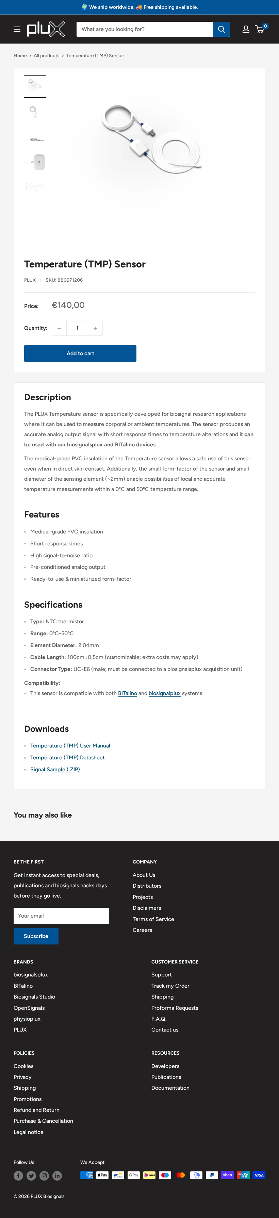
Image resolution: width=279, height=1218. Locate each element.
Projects (143, 897)
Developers (165, 1066)
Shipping (162, 996)
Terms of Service (153, 919)
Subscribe (36, 936)
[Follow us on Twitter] (31, 1176)
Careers (142, 930)
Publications (166, 1077)
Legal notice (29, 1132)
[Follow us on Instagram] (44, 1176)
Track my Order (170, 986)
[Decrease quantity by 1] (59, 328)
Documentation (170, 1088)
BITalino (127, 693)
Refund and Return (37, 1110)
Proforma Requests (174, 1008)
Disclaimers (147, 908)
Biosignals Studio (34, 996)
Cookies (23, 1066)
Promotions (28, 1099)
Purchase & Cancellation (43, 1121)
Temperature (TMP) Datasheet (67, 757)
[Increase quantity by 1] (95, 328)
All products (47, 56)
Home (20, 56)
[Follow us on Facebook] (18, 1176)
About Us (144, 875)
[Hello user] (246, 29)
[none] (35, 86)
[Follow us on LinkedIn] (57, 1176)
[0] (260, 29)
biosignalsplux (31, 974)
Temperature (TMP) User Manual (70, 745)
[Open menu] (17, 29)
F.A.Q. (159, 1019)
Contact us (164, 1029)
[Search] (221, 29)
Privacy (23, 1077)
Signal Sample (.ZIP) (55, 769)
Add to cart (80, 353)
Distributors (147, 886)
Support (161, 974)
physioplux (27, 1019)
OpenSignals (29, 1008)
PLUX (20, 1029)
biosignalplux (165, 693)
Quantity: (36, 328)
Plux (30, 280)
